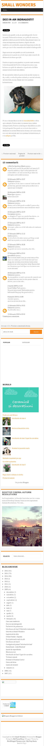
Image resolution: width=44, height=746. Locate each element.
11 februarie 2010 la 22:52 (16, 314)
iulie (8, 605)
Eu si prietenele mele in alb (15, 639)
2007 (6, 673)
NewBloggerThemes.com (16, 741)
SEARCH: (6, 556)
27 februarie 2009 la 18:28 (16, 244)
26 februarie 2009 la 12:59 (16, 212)
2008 (6, 671)
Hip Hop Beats (31, 741)
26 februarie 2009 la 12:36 (16, 201)
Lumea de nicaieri (12, 665)
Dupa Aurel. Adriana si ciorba (13, 475)
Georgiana (11, 214)
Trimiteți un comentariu (11, 316)
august (9, 603)
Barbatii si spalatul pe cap (12, 458)
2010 (6, 587)
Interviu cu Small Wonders (15, 631)
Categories (26, 344)
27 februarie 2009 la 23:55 (16, 253)
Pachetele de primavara (14, 626)
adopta (8, 136)
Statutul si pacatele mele (21, 448)
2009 (6, 589)
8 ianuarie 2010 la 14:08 (15, 297)
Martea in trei (11, 652)
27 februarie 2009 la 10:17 (16, 223)
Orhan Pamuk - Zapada (14, 637)
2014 (6, 576)
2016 (6, 571)
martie (8, 616)
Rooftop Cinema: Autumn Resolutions (16, 493)
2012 (6, 581)
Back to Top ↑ (22, 743)
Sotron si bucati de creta (20, 428)
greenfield (11, 255)
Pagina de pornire (21, 154)
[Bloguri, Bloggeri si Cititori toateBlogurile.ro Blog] (12, 716)
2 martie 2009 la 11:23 (15, 286)
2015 (6, 573)
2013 (6, 579)
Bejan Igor (11, 194)
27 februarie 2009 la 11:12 (16, 234)
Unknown (6, 23)
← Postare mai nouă (8, 153)
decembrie (10, 592)
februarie (9, 619)
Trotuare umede (11, 657)
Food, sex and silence (10, 415)
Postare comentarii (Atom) (20, 326)
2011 (6, 584)
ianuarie (9, 668)
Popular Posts (6, 344)
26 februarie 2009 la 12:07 (16, 179)
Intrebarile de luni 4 (19, 418)
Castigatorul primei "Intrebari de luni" (19, 644)
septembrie (10, 600)
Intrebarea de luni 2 (13, 642)
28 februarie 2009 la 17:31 (16, 273)
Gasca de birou (11, 662)
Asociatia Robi (29, 121)
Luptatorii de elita (12, 634)
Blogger (26, 482)
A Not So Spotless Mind (16, 166)
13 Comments (23, 23)
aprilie (8, 613)
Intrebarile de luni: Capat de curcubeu (25, 438)
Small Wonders (19, 5)
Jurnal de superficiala (13, 649)
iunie (8, 608)
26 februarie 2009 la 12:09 (16, 192)
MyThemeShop (18, 739)
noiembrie (10, 595)
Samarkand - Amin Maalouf (15, 647)
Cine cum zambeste (13, 621)
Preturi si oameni (8, 478)
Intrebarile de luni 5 (19, 465)
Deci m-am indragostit (18, 19)
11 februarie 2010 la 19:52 (16, 305)
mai (7, 611)
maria (10, 236)
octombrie (10, 597)
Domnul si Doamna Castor (15, 660)
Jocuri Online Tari (14, 288)
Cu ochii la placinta (9, 461)
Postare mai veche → (35, 153)
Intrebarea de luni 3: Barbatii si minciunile (20, 629)
